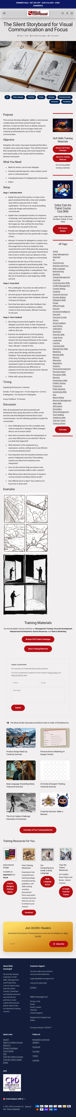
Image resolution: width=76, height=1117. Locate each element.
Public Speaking (59, 389)
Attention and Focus (61, 266)
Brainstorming (58, 271)
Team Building (58, 415)
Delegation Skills (59, 300)
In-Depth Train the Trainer (65, 892)
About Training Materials (38, 649)
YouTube (35, 1051)
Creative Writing (59, 289)
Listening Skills (58, 346)
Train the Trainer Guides (12, 1060)
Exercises (51, 97)
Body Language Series (47, 882)
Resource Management (62, 400)
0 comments (54, 36)
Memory (56, 357)
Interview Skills (59, 335)
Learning (56, 343)
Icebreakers (57, 329)
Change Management (61, 277)
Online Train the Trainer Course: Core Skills (62, 208)
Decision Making (59, 297)
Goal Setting (57, 326)
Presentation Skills (60, 380)
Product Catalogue (10, 1048)
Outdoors (56, 366)
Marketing (57, 352)
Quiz (54, 395)
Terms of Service (17, 675)
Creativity (31, 97)
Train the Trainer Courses (13, 1057)
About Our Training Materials (63, 158)
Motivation (57, 360)
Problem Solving (59, 383)
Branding (56, 274)
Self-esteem (57, 406)
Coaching (56, 280)
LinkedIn (35, 1060)
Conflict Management (61, 286)
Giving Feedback (59, 323)
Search (6, 1040)
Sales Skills (57, 403)
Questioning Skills (60, 392)
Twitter (35, 1056)
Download (29, 912)
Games (55, 320)
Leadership (57, 340)
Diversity (56, 309)
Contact (33, 987)
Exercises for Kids (65, 97)
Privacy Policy (53, 673)
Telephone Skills (59, 418)
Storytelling (67, 101)
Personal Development (62, 369)
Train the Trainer (59, 421)
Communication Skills (61, 283)
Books (5, 1063)
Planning (56, 378)
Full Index (63, 430)
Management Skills (60, 349)
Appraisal (56, 257)
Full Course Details (62, 229)
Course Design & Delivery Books (10, 887)
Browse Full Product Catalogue (63, 149)
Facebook (36, 1047)
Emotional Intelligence (61, 312)
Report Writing (58, 398)
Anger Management (61, 254)
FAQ (4, 1054)
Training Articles (59, 423)
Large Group (57, 337)
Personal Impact (59, 372)
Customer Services (60, 294)
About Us (6, 1045)
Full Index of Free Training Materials (38, 830)
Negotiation (57, 363)
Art (7, 97)
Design (41, 97)
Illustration (54, 101)
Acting (55, 251)
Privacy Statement (13, 1109)
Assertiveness (58, 263)
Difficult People (59, 306)
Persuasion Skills (59, 375)
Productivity (57, 386)
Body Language (18, 97)
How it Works (8, 1051)
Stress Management (61, 412)
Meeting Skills (58, 355)
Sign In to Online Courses (13, 1042)
